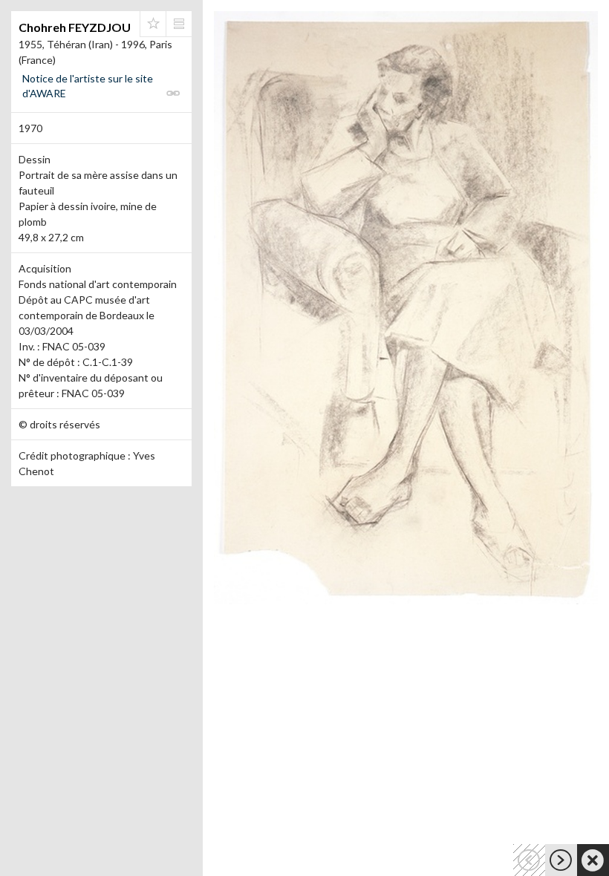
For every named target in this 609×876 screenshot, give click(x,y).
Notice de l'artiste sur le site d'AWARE (87, 85)
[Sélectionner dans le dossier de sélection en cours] (153, 23)
